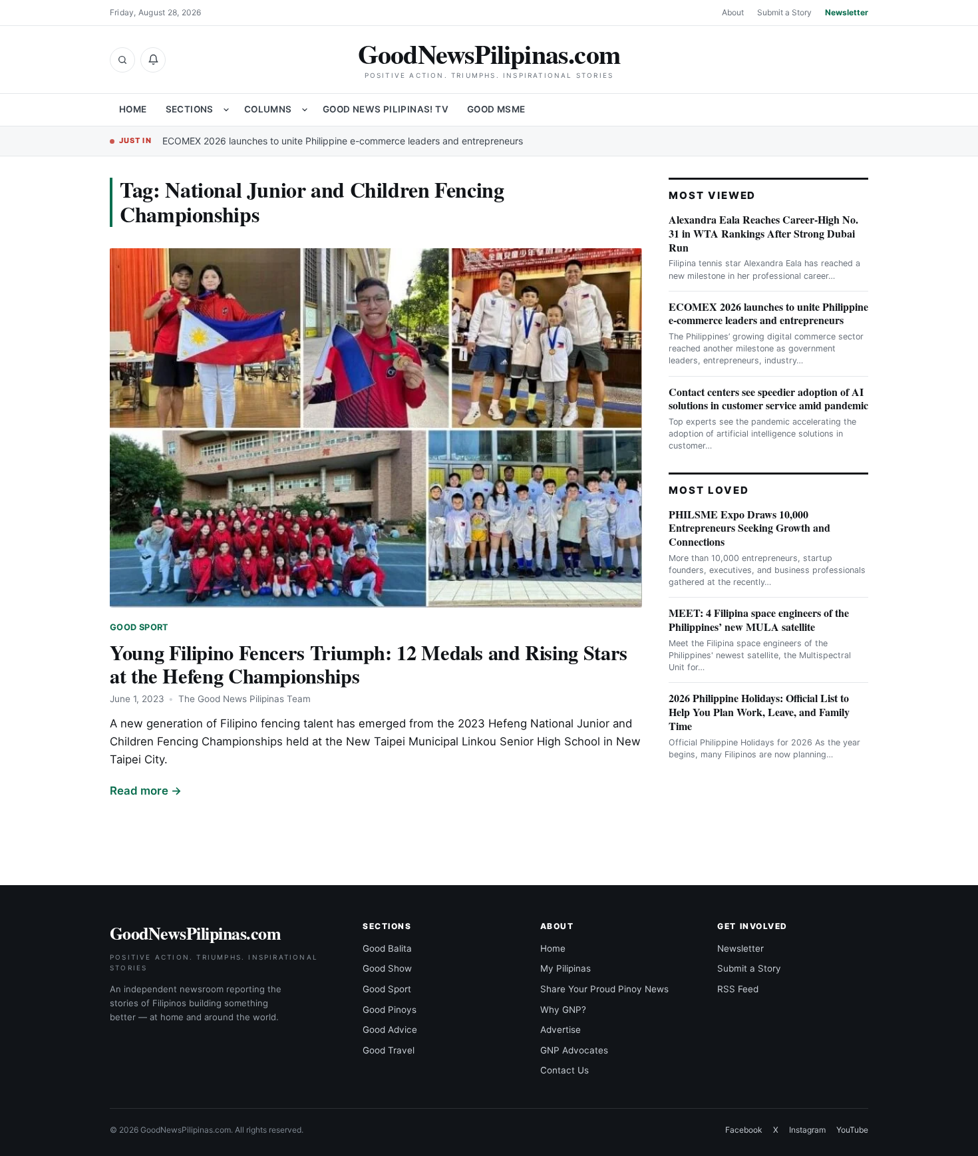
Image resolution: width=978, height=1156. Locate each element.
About (733, 12)
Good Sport (139, 627)
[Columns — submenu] (304, 110)
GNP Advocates (574, 1050)
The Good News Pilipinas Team (244, 698)
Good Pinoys (389, 1009)
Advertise (560, 1029)
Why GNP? (563, 1009)
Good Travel (388, 1050)
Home (133, 109)
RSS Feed (737, 989)
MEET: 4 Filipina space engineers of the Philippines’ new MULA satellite (759, 619)
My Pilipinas (565, 968)
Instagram (807, 1130)
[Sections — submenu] (226, 110)
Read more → (146, 790)
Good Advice (390, 1029)
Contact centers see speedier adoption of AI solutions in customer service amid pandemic (768, 398)
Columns (268, 109)
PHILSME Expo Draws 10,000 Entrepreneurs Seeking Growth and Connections (749, 528)
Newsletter (846, 12)
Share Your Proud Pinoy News (604, 989)
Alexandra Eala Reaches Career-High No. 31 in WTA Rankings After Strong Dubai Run (763, 233)
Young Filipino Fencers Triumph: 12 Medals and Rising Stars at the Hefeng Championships (368, 664)
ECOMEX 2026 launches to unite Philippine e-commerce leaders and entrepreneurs (342, 140)
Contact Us (564, 1070)
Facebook (743, 1130)
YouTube (852, 1130)
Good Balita (387, 948)
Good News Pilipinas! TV (385, 109)
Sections (190, 109)
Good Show (387, 968)
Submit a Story (784, 12)
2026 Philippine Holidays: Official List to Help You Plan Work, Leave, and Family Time (759, 711)
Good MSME (496, 109)
